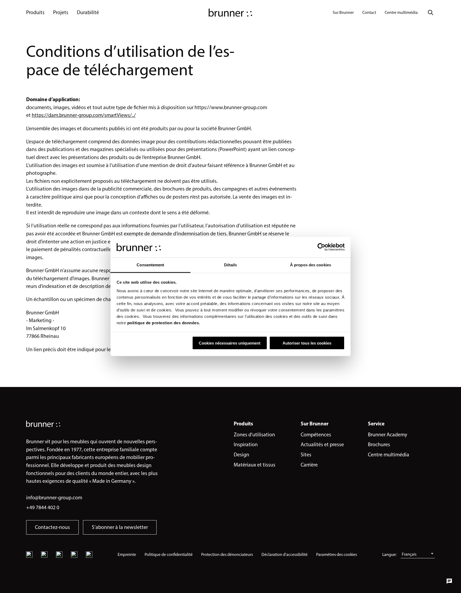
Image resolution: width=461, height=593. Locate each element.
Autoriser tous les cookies (307, 343)
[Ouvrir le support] (449, 581)
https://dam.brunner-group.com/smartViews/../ (84, 115)
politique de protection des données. (163, 322)
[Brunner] (230, 12)
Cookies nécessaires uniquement (229, 343)
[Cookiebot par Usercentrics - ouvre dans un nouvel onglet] (321, 247)
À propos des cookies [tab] (310, 264)
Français (409, 554)
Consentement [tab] (150, 264)
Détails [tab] (230, 264)
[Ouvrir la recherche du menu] (430, 12)
